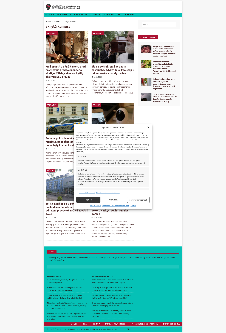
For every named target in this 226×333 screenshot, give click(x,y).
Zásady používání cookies (115, 324)
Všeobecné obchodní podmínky (145, 324)
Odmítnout (113, 200)
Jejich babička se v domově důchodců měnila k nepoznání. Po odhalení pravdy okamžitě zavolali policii (67, 209)
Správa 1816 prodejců (87, 193)
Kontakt (133, 206)
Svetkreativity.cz (85, 257)
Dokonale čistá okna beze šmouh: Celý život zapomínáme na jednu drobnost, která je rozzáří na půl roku (164, 84)
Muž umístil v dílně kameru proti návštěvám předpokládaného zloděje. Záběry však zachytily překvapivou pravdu (66, 71)
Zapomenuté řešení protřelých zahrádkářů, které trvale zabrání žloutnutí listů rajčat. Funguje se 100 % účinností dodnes (164, 67)
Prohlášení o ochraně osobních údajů (115, 206)
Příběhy (96, 15)
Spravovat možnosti (138, 199)
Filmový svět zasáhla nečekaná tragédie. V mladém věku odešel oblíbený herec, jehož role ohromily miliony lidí (111, 313)
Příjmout (88, 200)
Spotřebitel (108, 15)
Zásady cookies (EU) (171, 324)
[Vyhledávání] (159, 24)
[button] (148, 127)
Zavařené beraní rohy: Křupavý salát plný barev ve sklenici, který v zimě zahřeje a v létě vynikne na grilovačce (66, 316)
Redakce (74, 324)
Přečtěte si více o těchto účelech (108, 193)
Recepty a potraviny (79, 15)
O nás (85, 324)
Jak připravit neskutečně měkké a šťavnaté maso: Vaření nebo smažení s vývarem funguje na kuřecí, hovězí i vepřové (164, 51)
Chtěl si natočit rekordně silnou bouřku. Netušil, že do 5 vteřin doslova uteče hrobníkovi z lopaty (165, 98)
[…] (67, 96)
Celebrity (49, 15)
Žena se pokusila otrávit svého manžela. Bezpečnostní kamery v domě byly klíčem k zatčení (66, 141)
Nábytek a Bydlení (125, 15)
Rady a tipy (61, 15)
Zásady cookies (95, 206)
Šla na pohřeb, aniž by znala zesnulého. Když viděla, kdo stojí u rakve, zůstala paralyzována (113, 70)
